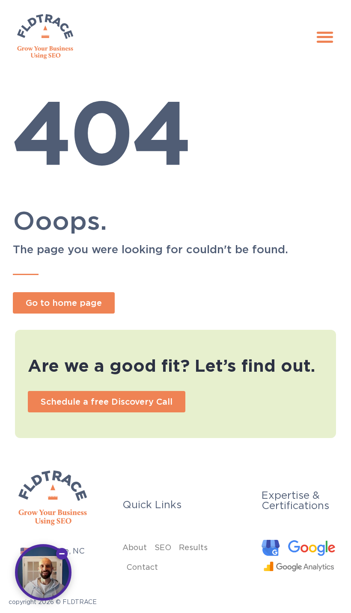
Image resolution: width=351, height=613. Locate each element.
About (134, 547)
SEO (163, 547)
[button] (325, 37)
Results (193, 547)
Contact (142, 567)
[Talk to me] (43, 572)
